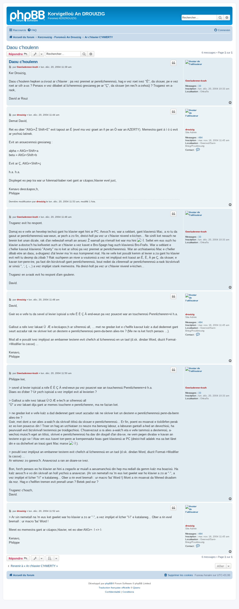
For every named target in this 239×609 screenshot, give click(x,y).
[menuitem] (32, 30)
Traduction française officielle (114, 587)
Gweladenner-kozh (196, 80)
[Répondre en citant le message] (173, 63)
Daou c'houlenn (23, 47)
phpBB (108, 583)
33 (199, 86)
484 (200, 137)
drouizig (189, 129)
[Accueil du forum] (28, 15)
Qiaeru (136, 587)
